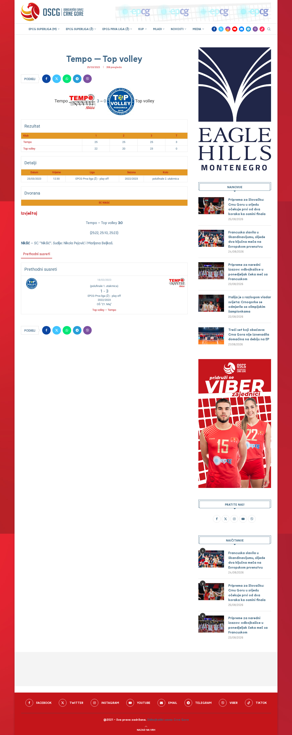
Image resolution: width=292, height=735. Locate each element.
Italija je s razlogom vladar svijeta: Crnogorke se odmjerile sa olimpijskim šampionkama (249, 304)
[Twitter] (221, 29)
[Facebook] (214, 29)
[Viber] (255, 29)
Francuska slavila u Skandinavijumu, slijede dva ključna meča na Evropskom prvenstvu (246, 239)
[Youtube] (234, 29)
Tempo (27, 142)
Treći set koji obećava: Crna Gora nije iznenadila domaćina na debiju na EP (248, 334)
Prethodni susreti (36, 254)
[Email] (241, 29)
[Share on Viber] (87, 78)
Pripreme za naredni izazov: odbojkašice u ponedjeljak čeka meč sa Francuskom (248, 271)
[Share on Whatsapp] (67, 78)
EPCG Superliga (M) (43, 29)
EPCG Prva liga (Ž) (115, 29)
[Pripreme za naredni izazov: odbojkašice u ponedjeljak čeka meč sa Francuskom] (211, 270)
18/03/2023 (104, 279)
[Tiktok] (262, 29)
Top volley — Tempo (104, 309)
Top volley (29, 148)
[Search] (269, 29)
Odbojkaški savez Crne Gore (168, 719)
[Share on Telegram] (77, 78)
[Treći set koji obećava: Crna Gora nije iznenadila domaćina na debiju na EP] (211, 335)
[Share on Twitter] (56, 78)
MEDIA (197, 29)
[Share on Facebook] (46, 78)
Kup (141, 29)
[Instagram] (227, 29)
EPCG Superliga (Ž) (79, 29)
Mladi (157, 29)
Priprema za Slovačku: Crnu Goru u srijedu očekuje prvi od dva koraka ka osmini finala (246, 206)
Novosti (177, 29)
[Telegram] (248, 29)
